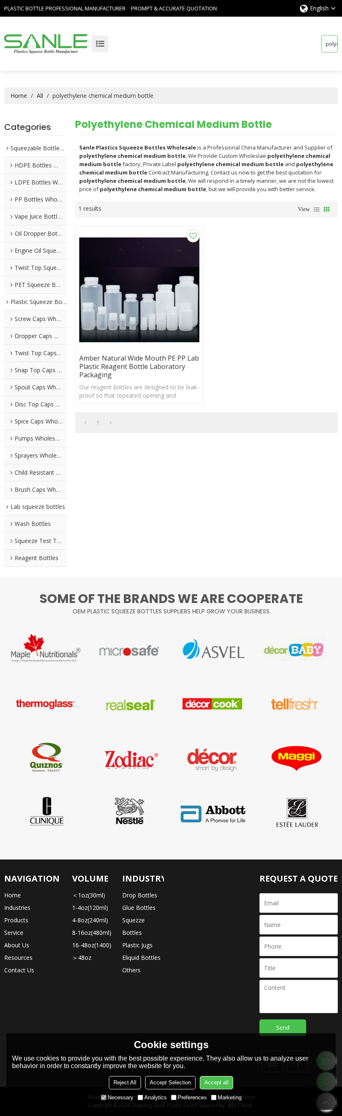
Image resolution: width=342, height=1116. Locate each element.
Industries (17, 908)
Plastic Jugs (137, 945)
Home (18, 96)
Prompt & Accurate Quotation (174, 8)
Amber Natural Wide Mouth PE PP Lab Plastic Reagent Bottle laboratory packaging (139, 366)
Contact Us (19, 970)
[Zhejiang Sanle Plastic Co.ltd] (46, 43)
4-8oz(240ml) (90, 920)
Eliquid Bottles (141, 958)
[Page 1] (85, 422)
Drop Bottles (139, 895)
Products (16, 920)
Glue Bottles (139, 908)
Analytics (155, 1097)
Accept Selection (170, 1082)
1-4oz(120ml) (90, 908)
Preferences (192, 1097)
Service (13, 933)
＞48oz (81, 958)
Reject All (124, 1082)
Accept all (216, 1082)
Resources (18, 958)
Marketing (229, 1097)
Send (282, 1027)
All (40, 96)
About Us (16, 945)
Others (131, 970)
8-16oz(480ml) (91, 933)
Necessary (120, 1097)
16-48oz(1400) (91, 945)
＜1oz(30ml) (88, 895)
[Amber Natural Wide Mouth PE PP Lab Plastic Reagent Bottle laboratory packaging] (139, 290)
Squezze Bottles (133, 926)
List (317, 209)
